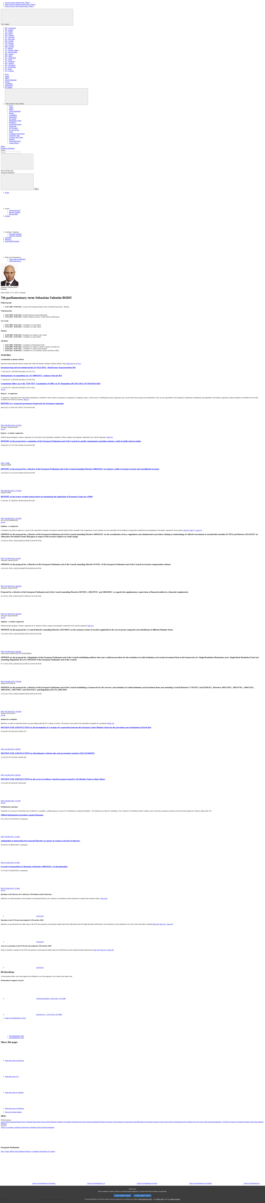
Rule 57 (192, 530)
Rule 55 (26, 399)
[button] (134, 202)
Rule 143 (111, 723)
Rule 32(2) (104, 898)
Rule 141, (163, 924)
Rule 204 (70, 363)
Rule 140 (156, 924)
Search (3, 150)
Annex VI (198, 530)
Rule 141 (103, 950)
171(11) (78, 363)
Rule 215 (110, 437)
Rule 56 (186, 530)
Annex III (169, 924)
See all (3, 389)
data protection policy (145, 1199)
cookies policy (160, 1199)
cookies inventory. (174, 1199)
